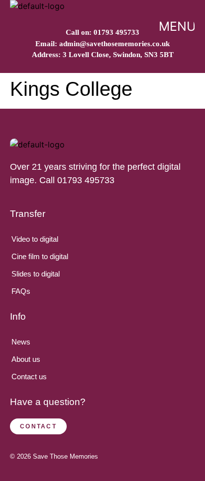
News (20, 342)
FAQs (20, 291)
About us (25, 359)
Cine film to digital (39, 256)
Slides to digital (35, 274)
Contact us (29, 376)
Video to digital (34, 239)
